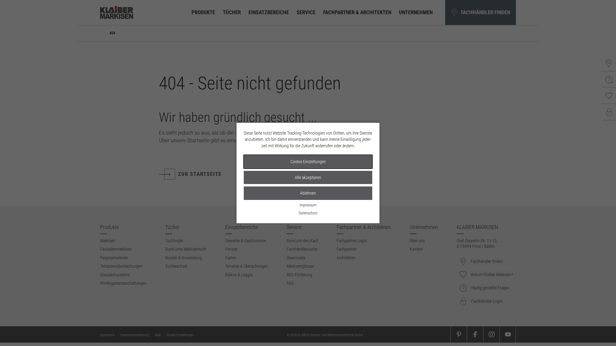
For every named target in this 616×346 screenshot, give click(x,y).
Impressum (308, 205)
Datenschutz (308, 213)
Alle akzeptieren (308, 177)
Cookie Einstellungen (308, 161)
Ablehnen (308, 193)
